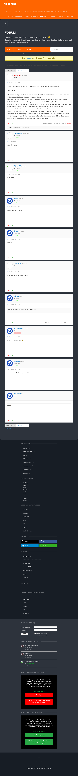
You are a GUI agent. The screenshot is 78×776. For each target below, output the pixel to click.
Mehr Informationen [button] (39, 691)
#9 (7, 369)
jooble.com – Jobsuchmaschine (32, 559)
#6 (7, 271)
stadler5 (17, 361)
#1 (7, 82)
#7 (7, 304)
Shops (33, 16)
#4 (7, 206)
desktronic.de (27, 556)
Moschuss (10, 3)
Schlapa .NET (27, 567)
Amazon (25, 489)
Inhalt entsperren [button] (39, 695)
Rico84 (16, 198)
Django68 (17, 166)
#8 (7, 336)
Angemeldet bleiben (42, 633)
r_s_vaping (18, 328)
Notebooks (26, 459)
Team (61, 16)
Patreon (25, 498)
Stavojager (29, 647)
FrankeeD (17, 394)
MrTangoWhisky (30, 663)
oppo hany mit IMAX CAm (31, 645)
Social (24, 602)
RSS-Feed (8, 428)
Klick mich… (26, 599)
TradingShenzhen (28, 531)
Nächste (20, 70)
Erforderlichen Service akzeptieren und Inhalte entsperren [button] (39, 701)
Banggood (26, 516)
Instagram (26, 496)
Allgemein (26, 448)
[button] (30, 541)
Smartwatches (27, 466)
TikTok (26, 16)
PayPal (25, 491)
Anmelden (29, 49)
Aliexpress (26, 509)
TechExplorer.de (27, 570)
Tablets (25, 473)
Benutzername (25, 627)
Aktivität (18, 49)
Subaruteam (18, 133)
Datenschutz (26, 610)
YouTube (18, 16)
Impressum (26, 613)
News (24, 455)
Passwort (23, 630)
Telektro (25, 574)
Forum (43, 16)
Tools (52, 16)
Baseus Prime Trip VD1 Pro (32, 661)
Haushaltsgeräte (28, 451)
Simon (16, 296)
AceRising (17, 263)
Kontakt (70, 16)
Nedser (16, 231)
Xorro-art (25, 577)
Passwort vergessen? (40, 635)
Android (25, 500)
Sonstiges (26, 469)
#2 (7, 141)
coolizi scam (28, 653)
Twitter (25, 485)
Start (10, 16)
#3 (7, 174)
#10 (8, 402)
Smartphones (27, 462)
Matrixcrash (26, 563)
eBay (24, 487)
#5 (7, 239)
